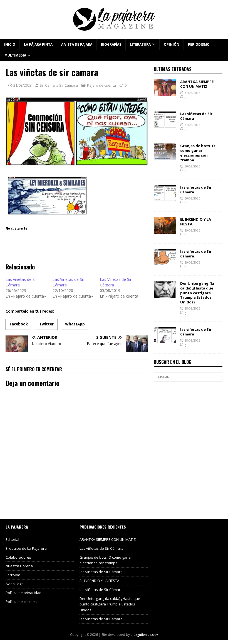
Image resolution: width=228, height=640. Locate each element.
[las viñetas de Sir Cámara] (165, 198)
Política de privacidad (23, 592)
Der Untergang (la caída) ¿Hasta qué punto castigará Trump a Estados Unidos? (197, 293)
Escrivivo (13, 574)
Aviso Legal (15, 583)
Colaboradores (18, 557)
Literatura (140, 44)
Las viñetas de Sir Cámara (196, 116)
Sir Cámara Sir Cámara (59, 85)
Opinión (171, 44)
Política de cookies (21, 601)
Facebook (19, 324)
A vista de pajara (76, 44)
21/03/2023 (22, 85)
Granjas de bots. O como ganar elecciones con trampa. (197, 152)
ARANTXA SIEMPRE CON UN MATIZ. (197, 84)
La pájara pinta (38, 44)
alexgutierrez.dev (144, 634)
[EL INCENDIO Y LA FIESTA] (165, 230)
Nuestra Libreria (19, 565)
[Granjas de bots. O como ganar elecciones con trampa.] (165, 157)
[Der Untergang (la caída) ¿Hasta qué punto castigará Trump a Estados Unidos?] (165, 294)
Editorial (12, 539)
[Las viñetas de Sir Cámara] (165, 125)
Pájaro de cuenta (101, 85)
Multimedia (15, 55)
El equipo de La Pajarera (26, 548)
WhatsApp (75, 324)
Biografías (111, 44)
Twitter (46, 324)
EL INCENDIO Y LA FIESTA (195, 222)
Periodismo (199, 44)
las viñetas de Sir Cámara (196, 189)
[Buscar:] (188, 377)
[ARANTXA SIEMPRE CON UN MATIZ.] (165, 93)
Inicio (9, 44)
